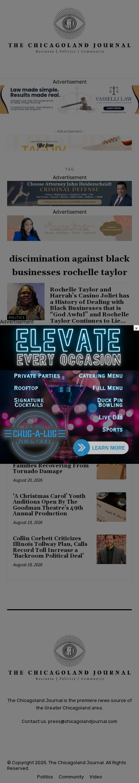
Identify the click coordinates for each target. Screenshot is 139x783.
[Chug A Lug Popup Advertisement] (69, 462)
